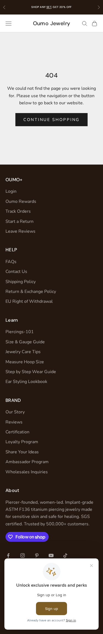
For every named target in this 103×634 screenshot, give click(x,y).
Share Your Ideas (22, 452)
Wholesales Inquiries (26, 472)
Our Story (15, 412)
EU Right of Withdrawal (29, 301)
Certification (17, 432)
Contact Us (16, 272)
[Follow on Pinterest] (37, 555)
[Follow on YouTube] (51, 555)
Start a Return (19, 221)
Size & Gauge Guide (25, 342)
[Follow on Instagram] (22, 555)
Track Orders (18, 211)
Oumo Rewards (20, 201)
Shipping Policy (20, 282)
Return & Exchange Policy (30, 292)
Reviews (14, 422)
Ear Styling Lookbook (26, 382)
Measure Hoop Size (24, 362)
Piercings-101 (19, 332)
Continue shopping (51, 119)
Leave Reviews (20, 231)
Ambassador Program (27, 462)
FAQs (10, 262)
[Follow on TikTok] (65, 555)
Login (10, 191)
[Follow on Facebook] (8, 555)
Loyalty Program (21, 442)
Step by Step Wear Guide (30, 372)
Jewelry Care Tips (23, 352)
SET (48, 7)
